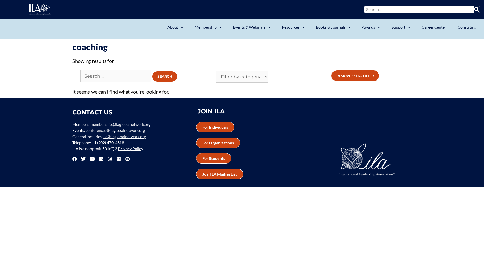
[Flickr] (118, 159)
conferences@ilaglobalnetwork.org (115, 130)
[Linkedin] (101, 159)
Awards (368, 27)
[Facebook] (74, 159)
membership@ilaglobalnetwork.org (120, 124)
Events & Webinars (249, 27)
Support (398, 27)
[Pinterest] (127, 159)
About (172, 27)
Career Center (434, 27)
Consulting (467, 27)
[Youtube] (92, 159)
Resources (290, 27)
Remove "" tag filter (355, 76)
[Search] (477, 9)
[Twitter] (83, 159)
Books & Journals (330, 27)
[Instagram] (110, 159)
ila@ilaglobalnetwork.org (124, 136)
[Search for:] (116, 76)
